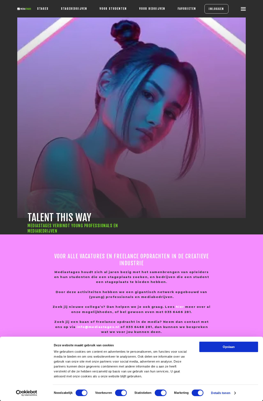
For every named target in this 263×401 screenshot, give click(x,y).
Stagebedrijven (74, 8)
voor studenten (113, 8)
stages (43, 8)
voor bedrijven (152, 8)
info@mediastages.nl (98, 327)
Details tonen (220, 393)
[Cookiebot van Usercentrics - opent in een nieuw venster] (27, 393)
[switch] (121, 392)
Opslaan (229, 347)
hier (180, 307)
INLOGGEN (216, 8)
